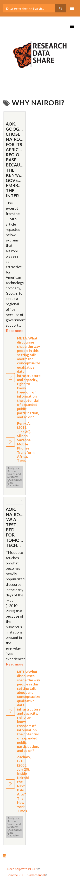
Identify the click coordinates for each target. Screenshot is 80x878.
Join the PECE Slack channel (26, 875)
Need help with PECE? (22, 869)
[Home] (40, 53)
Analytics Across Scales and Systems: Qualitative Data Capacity (14, 476)
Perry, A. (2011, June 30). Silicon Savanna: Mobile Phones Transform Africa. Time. (25, 442)
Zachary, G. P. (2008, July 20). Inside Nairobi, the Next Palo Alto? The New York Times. (24, 784)
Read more (14, 330)
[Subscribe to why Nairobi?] (40, 855)
